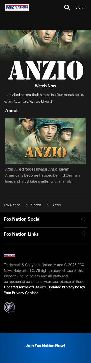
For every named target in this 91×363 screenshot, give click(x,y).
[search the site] (67, 8)
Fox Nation (12, 205)
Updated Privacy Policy (66, 287)
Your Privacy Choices (21, 293)
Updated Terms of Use (21, 287)
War (31, 101)
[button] (67, 8)
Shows (36, 205)
